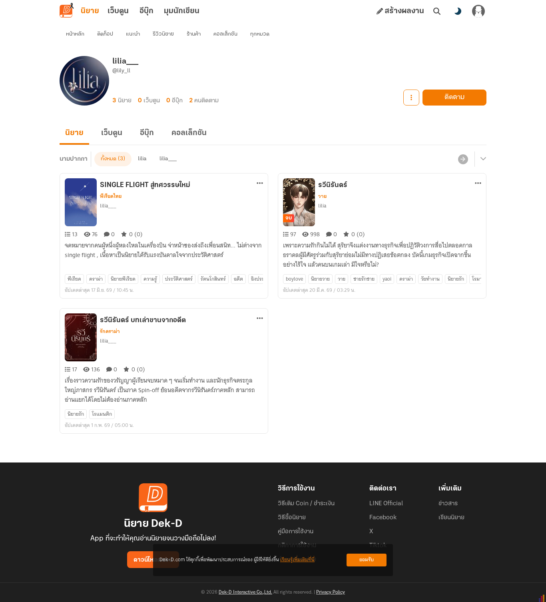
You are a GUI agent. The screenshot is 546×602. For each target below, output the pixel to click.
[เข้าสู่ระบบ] (478, 11)
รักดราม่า (110, 331)
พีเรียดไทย (111, 196)
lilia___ (168, 159)
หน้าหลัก (75, 34)
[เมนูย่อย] (482, 159)
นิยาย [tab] (90, 11)
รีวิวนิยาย (163, 34)
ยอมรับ (366, 559)
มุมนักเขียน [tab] (181, 11)
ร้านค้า (194, 34)
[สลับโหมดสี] (458, 11)
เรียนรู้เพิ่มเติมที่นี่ (297, 559)
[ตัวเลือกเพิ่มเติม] (411, 98)
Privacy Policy (330, 592)
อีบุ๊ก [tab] (146, 11)
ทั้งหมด (108, 159)
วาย (322, 196)
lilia (142, 159)
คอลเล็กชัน (225, 34)
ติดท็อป (105, 34)
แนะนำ (133, 34)
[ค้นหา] (437, 11)
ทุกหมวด (259, 34)
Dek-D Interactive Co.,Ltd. (245, 592)
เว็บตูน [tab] (118, 11)
